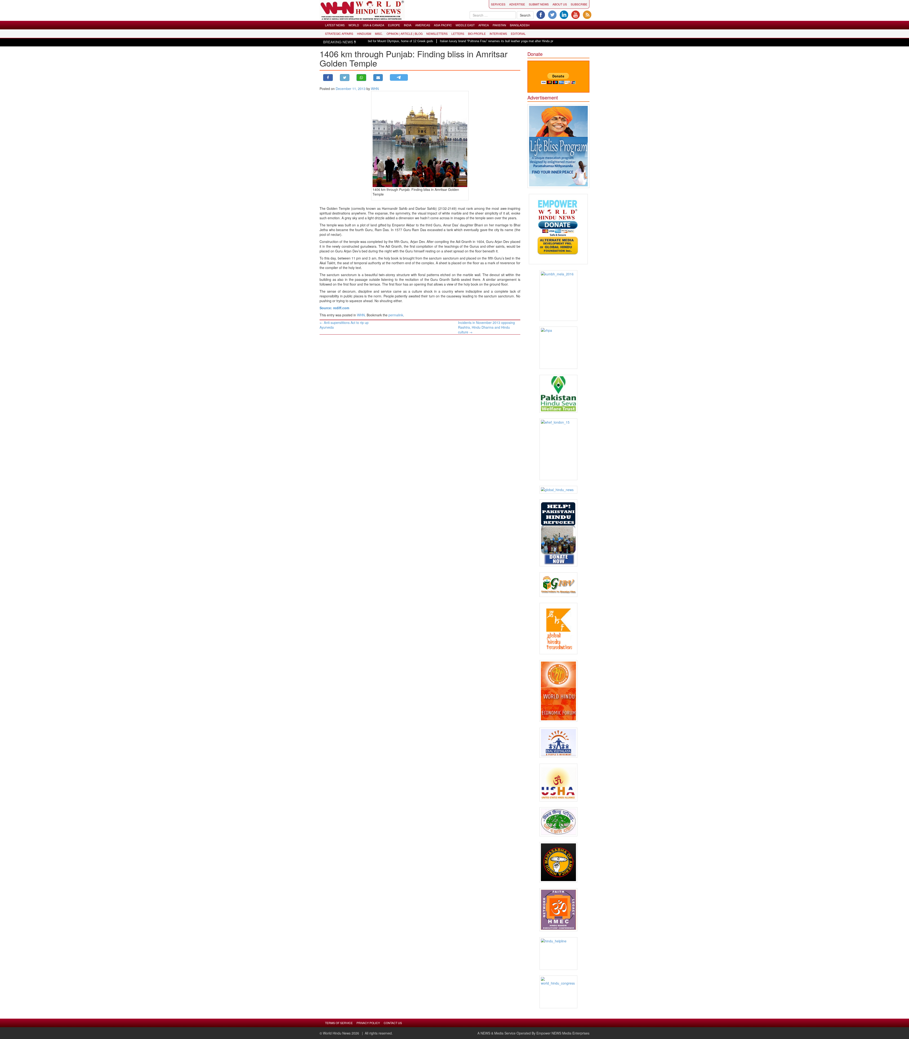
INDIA (407, 25)
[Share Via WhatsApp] (361, 77)
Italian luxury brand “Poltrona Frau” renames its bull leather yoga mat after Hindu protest (458, 41)
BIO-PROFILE (477, 33)
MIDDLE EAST (465, 25)
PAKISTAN (499, 25)
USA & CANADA (373, 25)
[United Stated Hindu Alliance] (558, 783)
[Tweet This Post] (345, 77)
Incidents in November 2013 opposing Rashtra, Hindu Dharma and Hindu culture (486, 327)
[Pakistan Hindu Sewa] (558, 394)
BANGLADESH (520, 25)
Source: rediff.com (334, 307)
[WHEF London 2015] (558, 449)
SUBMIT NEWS (539, 4)
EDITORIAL (518, 33)
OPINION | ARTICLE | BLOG (405, 33)
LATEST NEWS (335, 25)
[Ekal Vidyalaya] (558, 743)
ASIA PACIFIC (443, 25)
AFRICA (483, 25)
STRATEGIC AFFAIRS (339, 33)
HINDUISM (364, 33)
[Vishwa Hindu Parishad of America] (558, 348)
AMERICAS (422, 25)
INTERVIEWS (498, 33)
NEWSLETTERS (437, 33)
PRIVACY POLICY (368, 1023)
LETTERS (457, 33)
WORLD (353, 25)
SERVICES (498, 4)
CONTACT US (393, 1023)
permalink (395, 315)
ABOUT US (560, 4)
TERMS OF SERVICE (339, 1023)
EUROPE (394, 25)
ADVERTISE (517, 4)
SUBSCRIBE (579, 4)
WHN (375, 88)
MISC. (379, 33)
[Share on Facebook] (328, 77)
